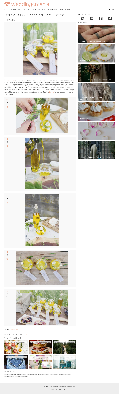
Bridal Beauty (12, 9)
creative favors (21, 374)
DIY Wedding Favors (10, 374)
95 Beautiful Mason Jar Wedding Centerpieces (40, 358)
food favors (54, 374)
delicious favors (32, 374)
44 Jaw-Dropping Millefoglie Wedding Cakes (40, 342)
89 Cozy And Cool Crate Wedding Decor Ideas (64, 358)
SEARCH (112, 9)
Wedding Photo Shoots (65, 9)
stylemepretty (13, 329)
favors (51, 92)
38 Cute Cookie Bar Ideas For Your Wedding (96, 138)
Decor (19, 9)
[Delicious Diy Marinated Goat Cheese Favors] (40, 74)
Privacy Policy (63, 389)
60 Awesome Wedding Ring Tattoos (92, 41)
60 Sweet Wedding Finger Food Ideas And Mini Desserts (95, 117)
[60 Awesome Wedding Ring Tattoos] (96, 34)
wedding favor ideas (64, 374)
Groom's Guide (36, 9)
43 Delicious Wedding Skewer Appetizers (16, 342)
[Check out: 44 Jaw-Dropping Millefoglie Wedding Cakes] (40, 347)
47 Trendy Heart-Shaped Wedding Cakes (16, 357)
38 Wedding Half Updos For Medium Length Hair (95, 98)
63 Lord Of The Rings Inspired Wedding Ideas (96, 79)
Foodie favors (9, 80)
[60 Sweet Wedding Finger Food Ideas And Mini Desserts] (96, 111)
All (5, 9)
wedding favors (9, 376)
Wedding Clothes (52, 9)
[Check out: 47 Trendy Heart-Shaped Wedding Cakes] (16, 362)
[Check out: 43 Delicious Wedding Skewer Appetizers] (16, 347)
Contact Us (54, 389)
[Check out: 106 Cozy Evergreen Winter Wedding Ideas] (64, 347)
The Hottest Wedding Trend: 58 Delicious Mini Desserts (95, 59)
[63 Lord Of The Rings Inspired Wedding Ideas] (96, 73)
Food (29, 9)
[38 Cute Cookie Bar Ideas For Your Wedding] (96, 131)
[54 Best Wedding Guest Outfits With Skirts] (96, 150)
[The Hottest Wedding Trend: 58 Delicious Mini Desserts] (96, 53)
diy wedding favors (43, 374)
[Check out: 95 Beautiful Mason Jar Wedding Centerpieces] (40, 362)
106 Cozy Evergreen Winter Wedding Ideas (64, 342)
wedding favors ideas (21, 376)
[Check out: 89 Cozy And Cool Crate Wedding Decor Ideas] (64, 362)
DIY (25, 9)
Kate (26, 334)
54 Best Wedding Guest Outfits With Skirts (96, 157)
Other (43, 9)
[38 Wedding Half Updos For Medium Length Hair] (96, 92)
